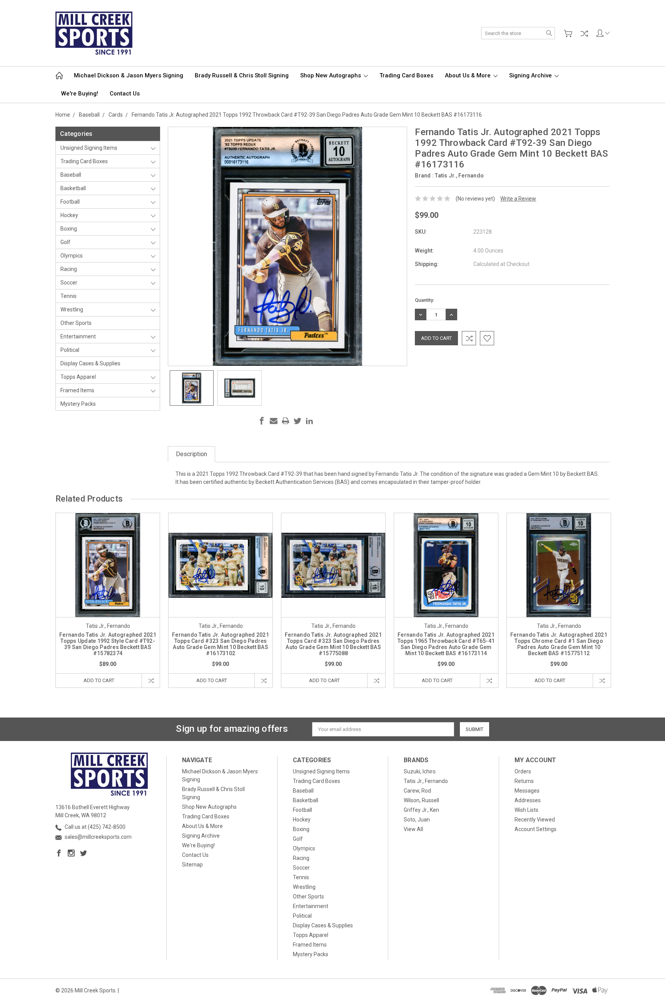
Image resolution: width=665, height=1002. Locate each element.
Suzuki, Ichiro (420, 771)
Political (69, 350)
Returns (524, 781)
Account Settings (535, 829)
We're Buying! (79, 93)
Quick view (107, 586)
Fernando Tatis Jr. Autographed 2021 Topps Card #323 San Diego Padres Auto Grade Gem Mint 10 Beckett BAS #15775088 (333, 644)
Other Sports (76, 323)
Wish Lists (526, 810)
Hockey (69, 215)
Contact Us (125, 93)
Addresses (528, 800)
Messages (527, 791)
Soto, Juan (417, 819)
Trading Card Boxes (406, 75)
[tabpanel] (108, 600)
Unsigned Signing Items (88, 148)
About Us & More (468, 75)
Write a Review (518, 199)
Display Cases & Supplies (90, 363)
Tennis (68, 296)
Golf (65, 242)
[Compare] (584, 33)
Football (70, 202)
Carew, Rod (417, 791)
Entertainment (78, 336)
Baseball (70, 175)
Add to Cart (99, 680)
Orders (523, 771)
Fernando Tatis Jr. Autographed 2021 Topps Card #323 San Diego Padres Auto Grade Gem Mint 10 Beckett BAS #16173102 (220, 644)
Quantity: (424, 300)
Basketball (73, 188)
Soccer (68, 282)
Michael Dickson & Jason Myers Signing (128, 75)
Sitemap (192, 864)
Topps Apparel (78, 377)
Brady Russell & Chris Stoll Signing (242, 75)
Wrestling (71, 309)
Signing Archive (531, 75)
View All (413, 829)
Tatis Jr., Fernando (426, 781)
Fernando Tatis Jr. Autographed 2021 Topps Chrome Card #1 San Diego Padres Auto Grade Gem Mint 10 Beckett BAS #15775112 (558, 644)
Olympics (71, 256)
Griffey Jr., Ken (421, 810)
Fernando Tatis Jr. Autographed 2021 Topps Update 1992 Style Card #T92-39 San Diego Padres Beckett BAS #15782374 (107, 644)
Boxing (68, 229)
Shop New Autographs (331, 75)
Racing (68, 269)
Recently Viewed (535, 819)
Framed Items (77, 390)
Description (191, 454)
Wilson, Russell (421, 800)
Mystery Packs (78, 404)
